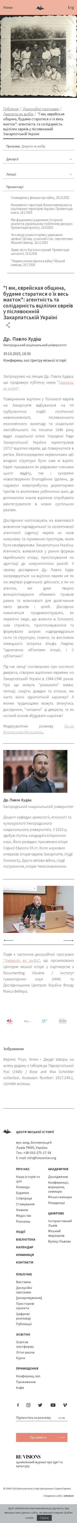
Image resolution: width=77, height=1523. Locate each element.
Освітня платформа (25, 1344)
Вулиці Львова (59, 1241)
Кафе (20, 1387)
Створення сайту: (58, 1495)
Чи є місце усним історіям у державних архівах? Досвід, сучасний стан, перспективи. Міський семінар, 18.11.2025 (42, 239)
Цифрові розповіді (23, 1316)
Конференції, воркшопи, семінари (58, 1186)
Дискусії (12, 159)
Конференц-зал (28, 1376)
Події (20, 1231)
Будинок (22, 1192)
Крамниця (25, 1255)
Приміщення (27, 1368)
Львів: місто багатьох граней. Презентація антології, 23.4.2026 (40, 252)
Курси (20, 1358)
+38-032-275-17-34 (37, 1152)
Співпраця (24, 1198)
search (62, 1418)
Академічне (58, 1169)
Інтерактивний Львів (60, 1223)
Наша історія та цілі (28, 1178)
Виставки (23, 1282)
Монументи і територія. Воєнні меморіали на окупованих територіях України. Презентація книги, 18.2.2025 (42, 209)
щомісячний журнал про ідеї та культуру (39, 1464)
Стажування (25, 1204)
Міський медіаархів (56, 1233)
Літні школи (25, 1352)
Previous (8, 940)
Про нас (23, 1169)
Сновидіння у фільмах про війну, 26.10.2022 (40, 198)
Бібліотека (25, 1239)
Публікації (24, 1324)
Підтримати (38, 1437)
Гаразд (44, 1517)
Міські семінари (60, 1197)
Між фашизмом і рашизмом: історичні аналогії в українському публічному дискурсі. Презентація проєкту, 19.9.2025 (42, 224)
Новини (22, 1210)
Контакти (24, 1262)
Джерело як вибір (33, 146)
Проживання (26, 1382)
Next (68, 940)
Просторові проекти (25, 1305)
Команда (23, 1187)
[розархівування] (29, 1298)
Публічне (24, 1274)
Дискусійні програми (24, 1289)
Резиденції (56, 1203)
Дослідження (58, 1176)
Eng (71, 7)
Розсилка (23, 1221)
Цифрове (56, 1213)
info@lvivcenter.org (41, 1158)
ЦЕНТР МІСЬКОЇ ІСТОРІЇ (35, 1132)
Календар (24, 1247)
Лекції (11, 174)
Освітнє (23, 1334)
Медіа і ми (23, 1215)
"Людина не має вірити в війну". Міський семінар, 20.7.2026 (38, 263)
